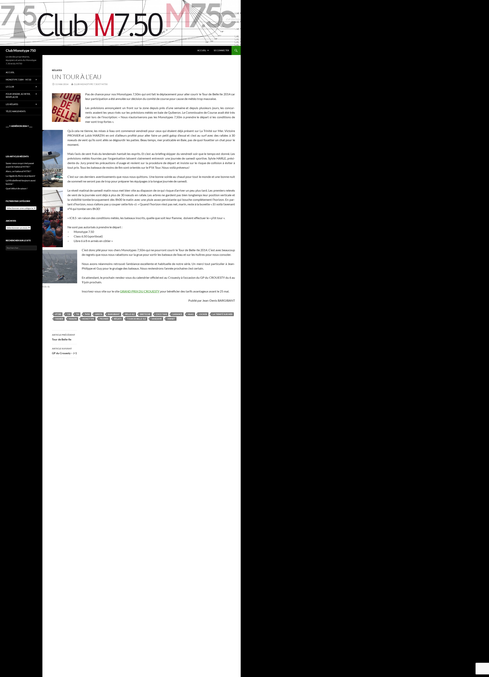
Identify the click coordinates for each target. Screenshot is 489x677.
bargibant (114, 314)
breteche (145, 314)
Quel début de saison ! (17, 188)
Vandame (156, 318)
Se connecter (221, 50)
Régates (57, 70)
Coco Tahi (161, 314)
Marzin (73, 318)
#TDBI (58, 314)
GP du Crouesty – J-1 (64, 351)
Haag (191, 314)
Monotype (88, 318)
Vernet (171, 318)
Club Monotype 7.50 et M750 (91, 84)
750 (77, 314)
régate (118, 318)
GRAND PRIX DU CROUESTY (139, 291)
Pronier (104, 318)
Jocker (203, 314)
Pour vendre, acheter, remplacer (18, 95)
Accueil (201, 50)
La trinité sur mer (222, 314)
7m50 (87, 314)
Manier (59, 318)
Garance (177, 314)
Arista (98, 314)
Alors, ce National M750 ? (18, 171)
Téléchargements (16, 111)
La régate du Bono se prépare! (20, 175)
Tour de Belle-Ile (136, 318)
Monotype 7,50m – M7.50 (18, 79)
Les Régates (12, 104)
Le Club (10, 86)
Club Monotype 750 (21, 50)
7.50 (68, 314)
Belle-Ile (130, 314)
